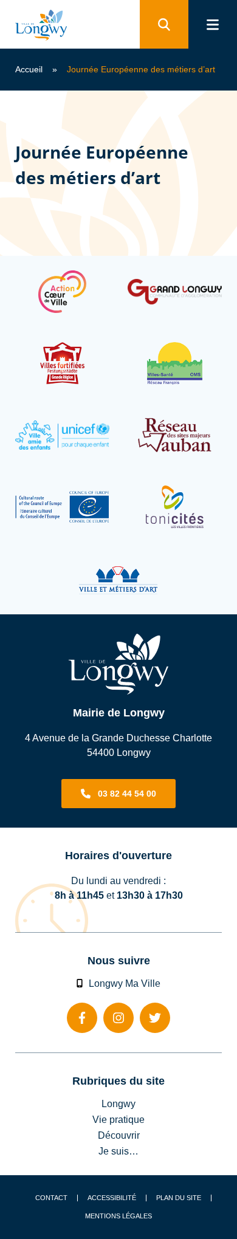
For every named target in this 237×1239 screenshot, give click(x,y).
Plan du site (178, 1198)
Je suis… (118, 1151)
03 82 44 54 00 (127, 793)
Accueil (29, 69)
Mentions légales (118, 1216)
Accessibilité (112, 1198)
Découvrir (119, 1135)
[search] (164, 24)
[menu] (212, 24)
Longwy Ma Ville (124, 983)
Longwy (118, 1103)
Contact (51, 1198)
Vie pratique (118, 1119)
